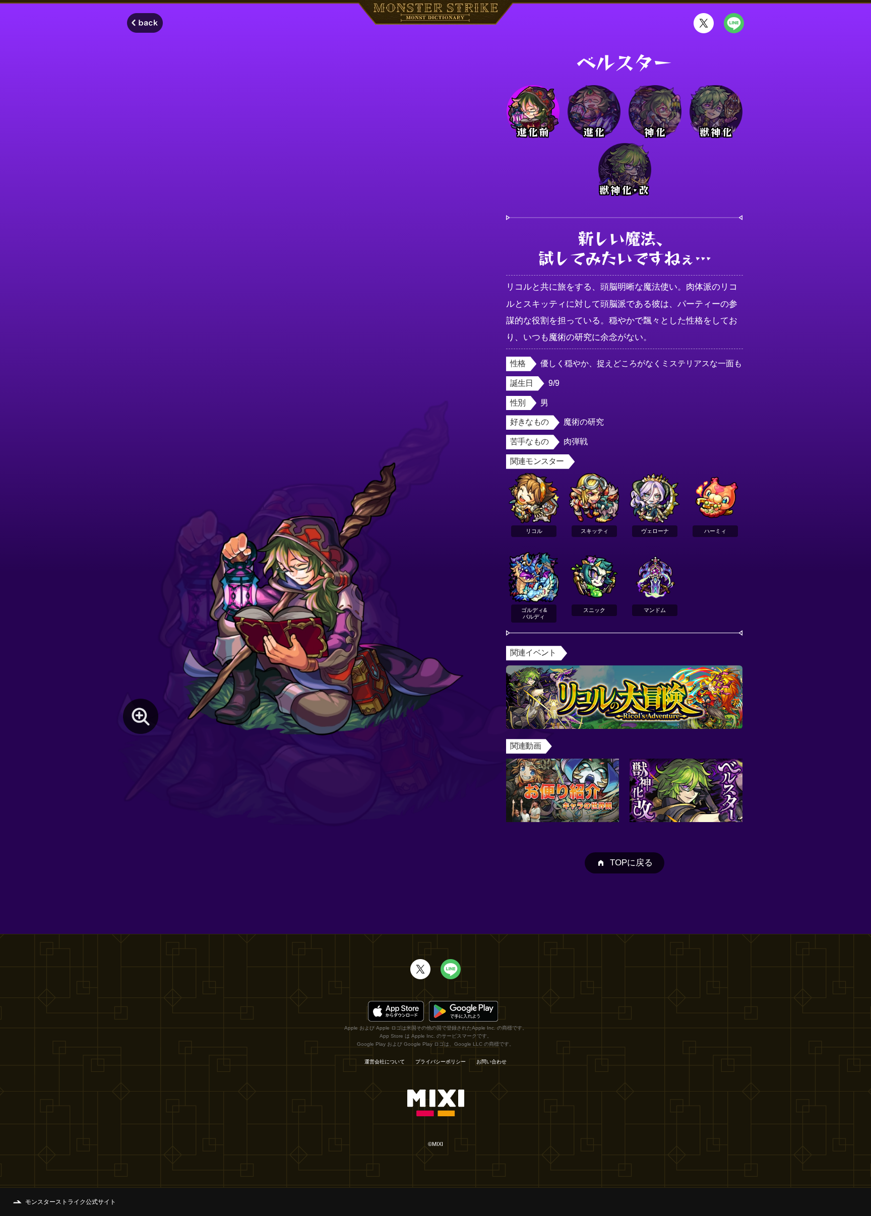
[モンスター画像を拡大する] (140, 716)
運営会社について (384, 1061)
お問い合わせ (491, 1061)
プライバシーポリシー (440, 1061)
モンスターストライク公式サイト (70, 1201)
